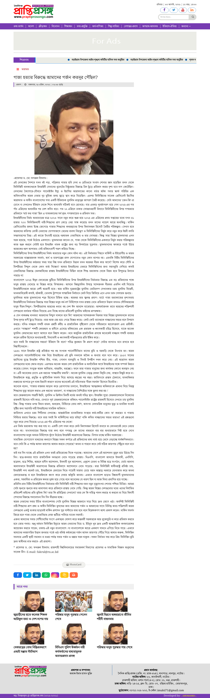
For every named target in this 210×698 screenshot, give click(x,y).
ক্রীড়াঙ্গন (43, 26)
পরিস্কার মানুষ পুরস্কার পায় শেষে (114, 647)
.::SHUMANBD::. (188, 696)
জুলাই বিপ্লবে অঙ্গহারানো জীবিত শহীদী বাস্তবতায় (114, 617)
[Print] (74, 575)
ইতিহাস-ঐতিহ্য (170, 26)
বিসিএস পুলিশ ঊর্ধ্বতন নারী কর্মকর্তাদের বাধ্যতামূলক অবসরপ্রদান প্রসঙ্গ (70, 651)
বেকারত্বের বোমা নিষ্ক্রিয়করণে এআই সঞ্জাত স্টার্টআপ (30, 649)
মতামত (25, 69)
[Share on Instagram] (55, 575)
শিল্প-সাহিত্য (113, 26)
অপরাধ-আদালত (150, 26)
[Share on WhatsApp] (46, 575)
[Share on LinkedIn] (37, 575)
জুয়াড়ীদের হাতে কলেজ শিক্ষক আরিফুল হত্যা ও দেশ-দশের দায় (31, 617)
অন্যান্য (185, 26)
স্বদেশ (31, 26)
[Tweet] (27, 575)
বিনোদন (55, 26)
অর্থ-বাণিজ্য (97, 26)
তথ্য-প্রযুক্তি (82, 26)
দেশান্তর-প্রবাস (131, 26)
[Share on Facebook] (18, 575)
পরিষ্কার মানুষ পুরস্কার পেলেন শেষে (71, 617)
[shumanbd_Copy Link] (64, 575)
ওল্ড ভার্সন (18, 26)
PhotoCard (75, 565)
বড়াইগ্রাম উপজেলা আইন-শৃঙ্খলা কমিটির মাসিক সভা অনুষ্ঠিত (89, 60)
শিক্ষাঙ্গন (68, 26)
